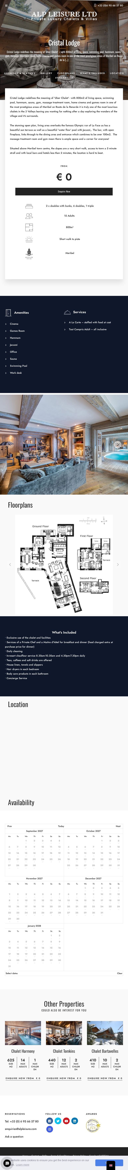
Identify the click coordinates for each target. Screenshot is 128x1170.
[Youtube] (66, 1121)
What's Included (92, 73)
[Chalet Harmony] (23, 1033)
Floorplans (66, 73)
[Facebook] (49, 1121)
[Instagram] (49, 1129)
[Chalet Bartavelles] (105, 1033)
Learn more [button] (22, 1164)
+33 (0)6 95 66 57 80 (110, 5)
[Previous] (10, 444)
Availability (64, 77)
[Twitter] (58, 1121)
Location (117, 73)
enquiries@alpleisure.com (21, 1129)
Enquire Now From (23, 1078)
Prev (10, 826)
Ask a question (14, 1137)
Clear (119, 973)
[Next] (117, 444)
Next (118, 826)
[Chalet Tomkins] (64, 1033)
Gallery (46, 73)
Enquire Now (64, 191)
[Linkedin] (74, 1121)
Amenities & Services (20, 73)
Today (61, 826)
